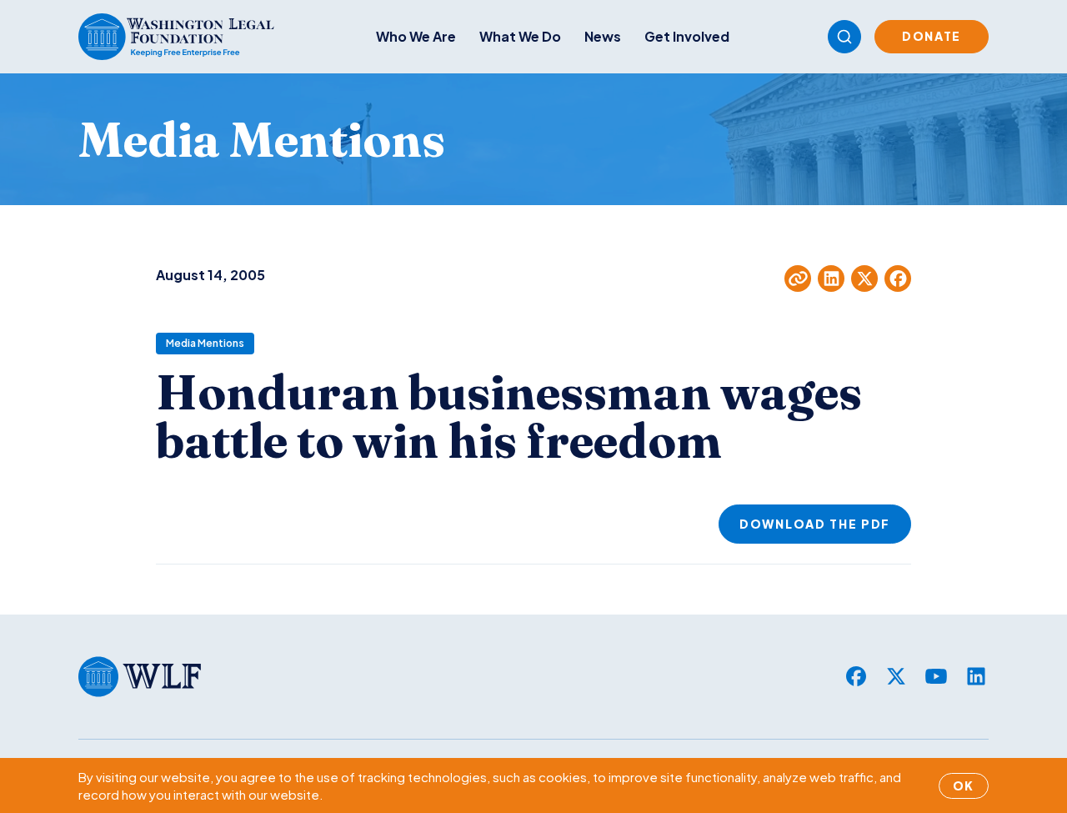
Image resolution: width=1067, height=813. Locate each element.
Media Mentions (205, 343)
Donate (931, 35)
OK (963, 785)
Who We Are (416, 36)
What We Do (520, 36)
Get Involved (686, 36)
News (602, 36)
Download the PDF (814, 523)
